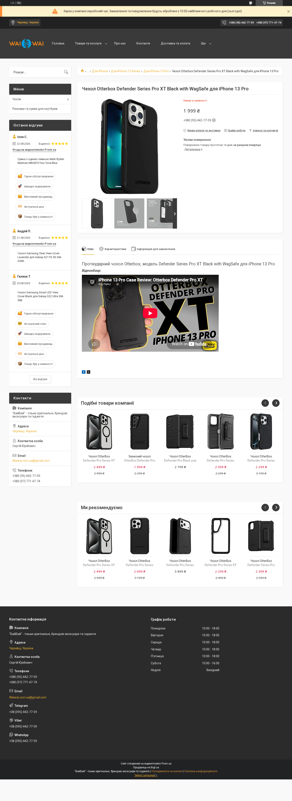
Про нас (120, 43)
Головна (58, 43)
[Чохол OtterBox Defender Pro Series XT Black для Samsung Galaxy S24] (220, 536)
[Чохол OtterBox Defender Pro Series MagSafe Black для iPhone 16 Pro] (261, 431)
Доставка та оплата (175, 43)
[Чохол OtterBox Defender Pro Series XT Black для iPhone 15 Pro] (99, 431)
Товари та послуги (88, 43)
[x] (88, 372)
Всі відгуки (40, 379)
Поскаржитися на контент (167, 771)
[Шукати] (66, 72)
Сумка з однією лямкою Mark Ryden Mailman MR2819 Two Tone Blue (41, 161)
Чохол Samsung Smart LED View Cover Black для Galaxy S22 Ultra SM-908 (41, 296)
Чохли (16, 99)
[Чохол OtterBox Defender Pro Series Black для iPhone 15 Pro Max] (139, 536)
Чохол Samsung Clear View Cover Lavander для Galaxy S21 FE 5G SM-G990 (40, 257)
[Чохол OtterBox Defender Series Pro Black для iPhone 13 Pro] (261, 536)
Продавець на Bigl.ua (146, 767)
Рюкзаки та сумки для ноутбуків (35, 108)
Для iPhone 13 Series (125, 71)
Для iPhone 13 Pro (156, 71)
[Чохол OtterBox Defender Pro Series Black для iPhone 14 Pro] (220, 431)
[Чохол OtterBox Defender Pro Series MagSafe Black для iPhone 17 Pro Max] (180, 536)
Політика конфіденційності (201, 771)
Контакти (143, 43)
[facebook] (84, 372)
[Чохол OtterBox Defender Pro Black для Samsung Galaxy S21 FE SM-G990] (180, 431)
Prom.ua (166, 763)
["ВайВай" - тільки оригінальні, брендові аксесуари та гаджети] (26, 43)
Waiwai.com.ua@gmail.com (31, 460)
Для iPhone (100, 71)
